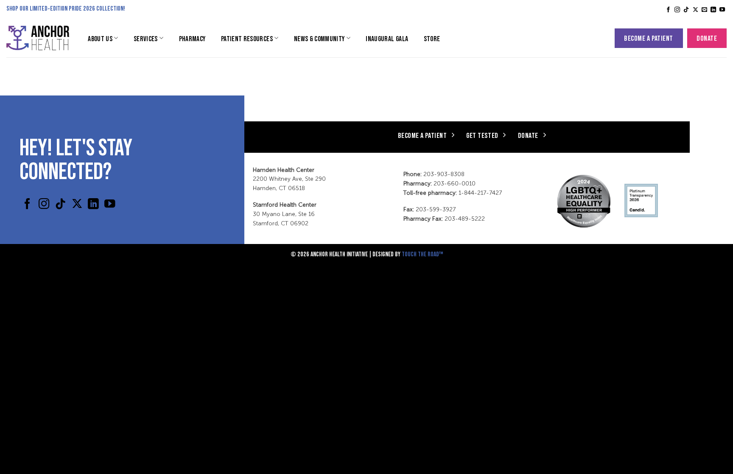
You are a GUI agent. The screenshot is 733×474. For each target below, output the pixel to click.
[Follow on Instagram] (677, 10)
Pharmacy (192, 38)
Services (146, 38)
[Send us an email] (704, 10)
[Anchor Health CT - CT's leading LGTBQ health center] (38, 38)
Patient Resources (247, 38)
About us (100, 38)
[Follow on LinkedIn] (713, 10)
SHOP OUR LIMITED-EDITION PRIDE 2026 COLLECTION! (65, 8)
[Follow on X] (695, 10)
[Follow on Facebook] (668, 10)
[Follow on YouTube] (722, 10)
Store (432, 38)
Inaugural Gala (387, 38)
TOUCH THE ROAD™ (422, 254)
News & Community (319, 38)
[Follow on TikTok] (686, 10)
